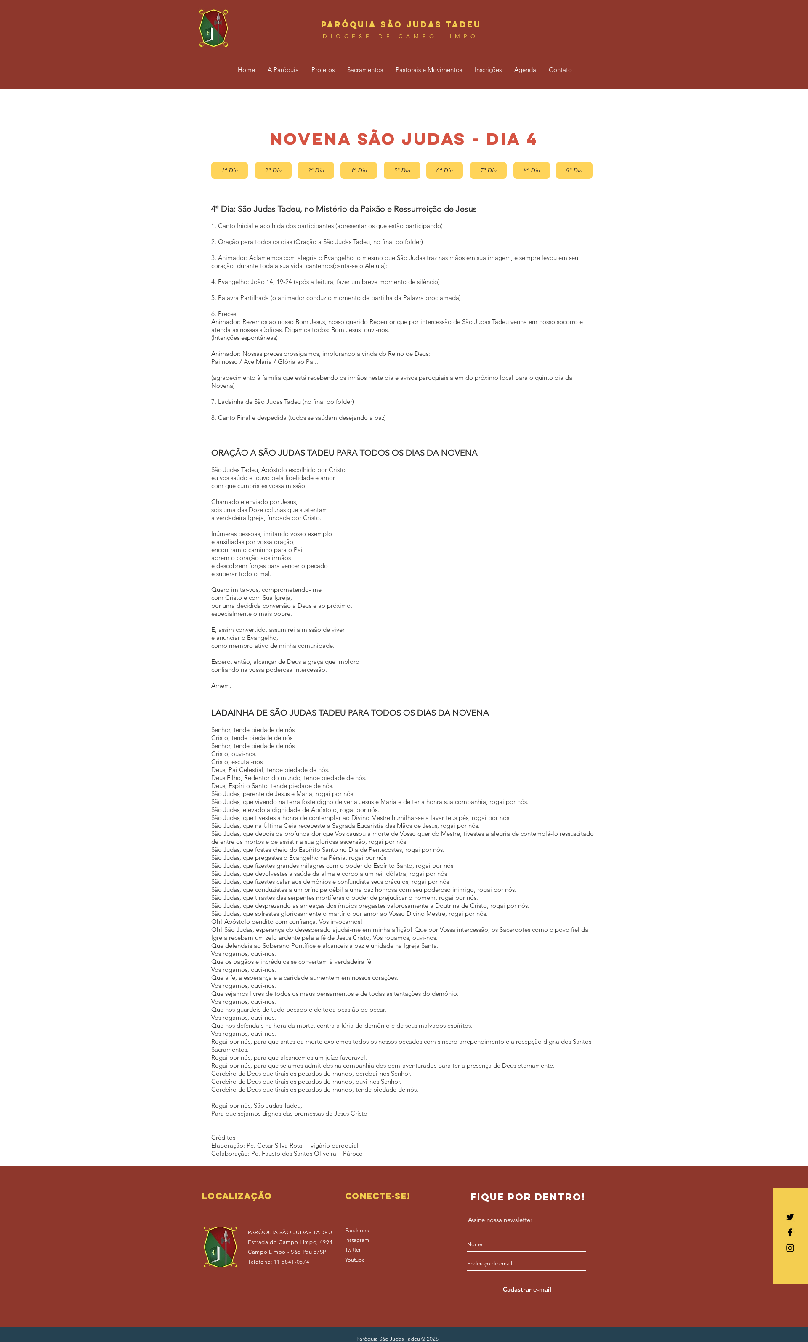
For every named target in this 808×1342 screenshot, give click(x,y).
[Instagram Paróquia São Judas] (790, 1248)
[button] (283, 70)
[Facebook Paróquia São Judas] (790, 1232)
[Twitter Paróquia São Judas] (790, 1217)
